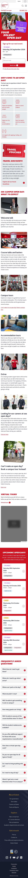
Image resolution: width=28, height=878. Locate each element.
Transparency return (14, 870)
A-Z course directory (14, 819)
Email (4, 57)
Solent (19, 1)
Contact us (14, 837)
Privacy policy (14, 864)
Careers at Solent (14, 804)
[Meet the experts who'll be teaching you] (20, 119)
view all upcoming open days (11, 69)
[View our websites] (25, 1)
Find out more (4, 434)
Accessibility (14, 868)
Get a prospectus (14, 822)
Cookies (14, 866)
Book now (13, 65)
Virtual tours (4, 502)
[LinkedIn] (21, 858)
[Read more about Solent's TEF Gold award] (11, 852)
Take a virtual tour (14, 816)
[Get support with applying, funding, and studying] (14, 133)
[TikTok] (17, 858)
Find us (14, 834)
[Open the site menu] (26, 5)
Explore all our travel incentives (9, 183)
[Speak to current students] (20, 104)
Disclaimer (14, 872)
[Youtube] (14, 858)
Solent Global (14, 843)
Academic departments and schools (14, 825)
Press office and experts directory (14, 840)
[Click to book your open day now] (14, 571)
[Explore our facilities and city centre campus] (7, 104)
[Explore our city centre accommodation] (7, 119)
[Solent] (5, 6)
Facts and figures (14, 807)
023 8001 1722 (23, 10)
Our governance (14, 798)
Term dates (14, 801)
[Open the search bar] (22, 6)
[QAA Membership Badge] (16, 852)
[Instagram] (7, 858)
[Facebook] (10, 858)
